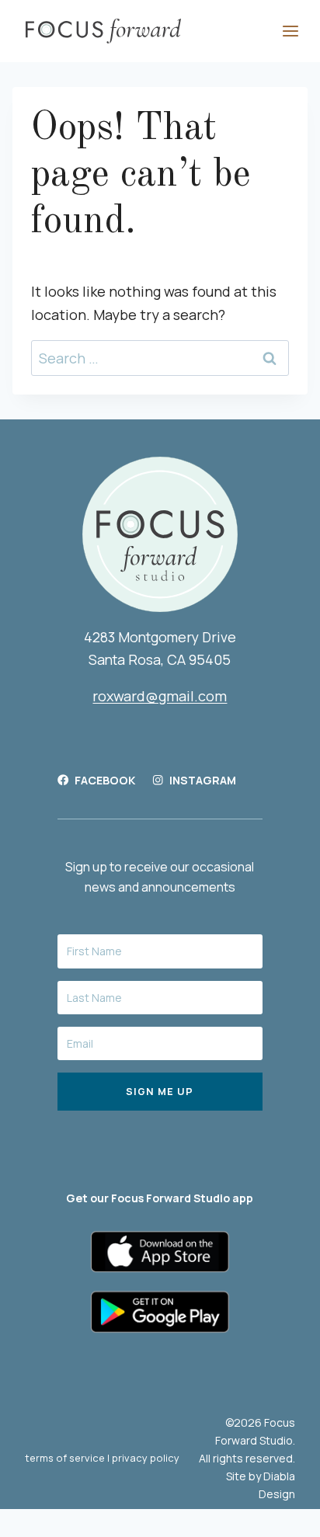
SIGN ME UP (159, 1091)
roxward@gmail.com (159, 696)
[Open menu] (290, 30)
